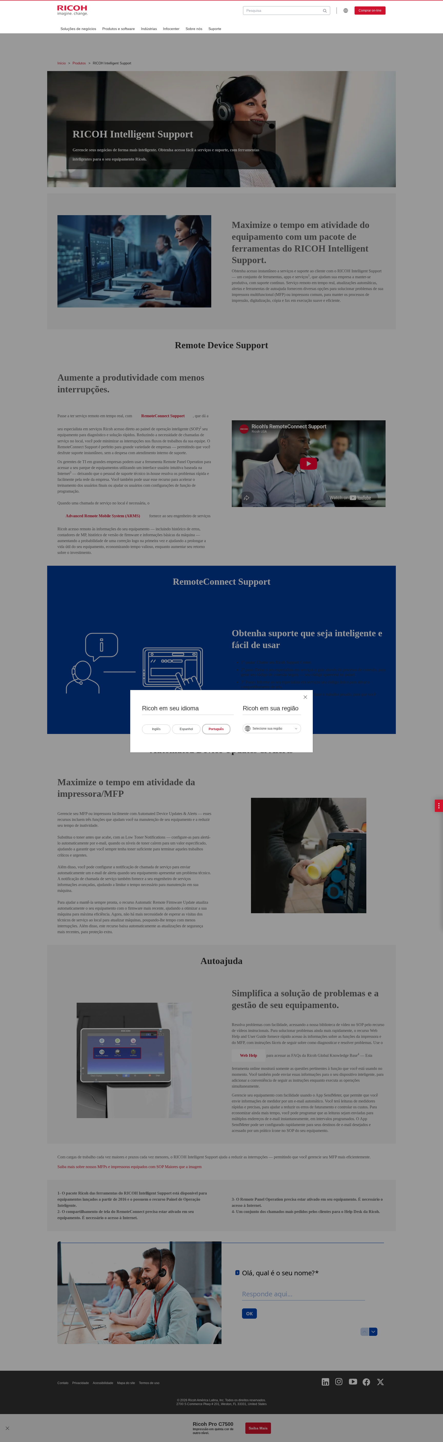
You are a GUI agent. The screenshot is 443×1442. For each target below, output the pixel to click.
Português (216, 729)
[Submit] (325, 10)
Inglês (156, 729)
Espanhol (186, 729)
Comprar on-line (370, 10)
